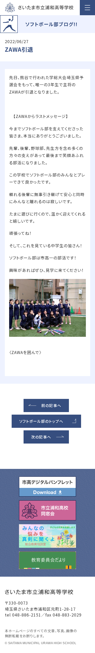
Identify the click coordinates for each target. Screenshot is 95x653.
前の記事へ (51, 405)
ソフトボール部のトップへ (41, 421)
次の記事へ (41, 436)
